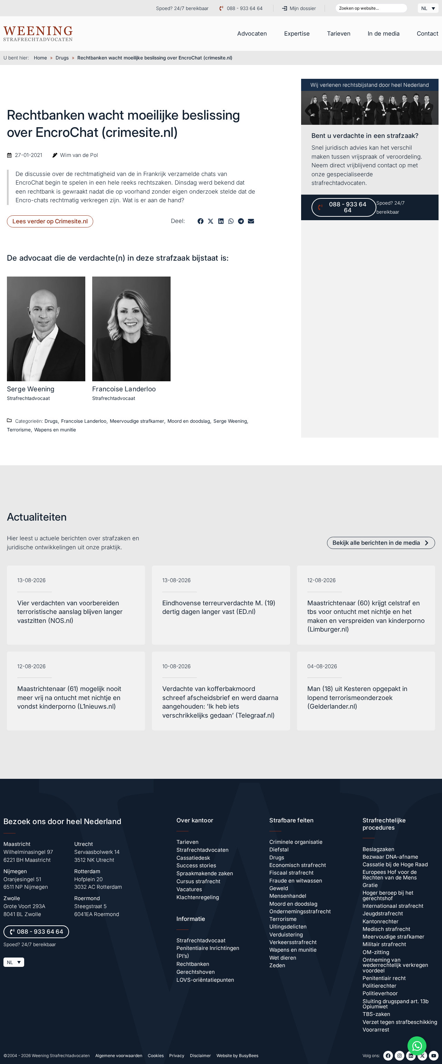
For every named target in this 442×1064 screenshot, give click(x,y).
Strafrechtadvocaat (28, 398)
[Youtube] (434, 1056)
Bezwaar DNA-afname (390, 856)
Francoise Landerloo (124, 389)
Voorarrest (376, 1029)
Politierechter (379, 985)
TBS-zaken (376, 1014)
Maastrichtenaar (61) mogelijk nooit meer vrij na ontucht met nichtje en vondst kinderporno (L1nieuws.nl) (69, 697)
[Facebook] (388, 1056)
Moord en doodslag (188, 421)
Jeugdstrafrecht (383, 913)
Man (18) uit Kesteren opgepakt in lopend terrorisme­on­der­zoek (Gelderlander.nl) (357, 697)
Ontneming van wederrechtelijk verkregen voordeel (395, 965)
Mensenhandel (287, 896)
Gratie (370, 885)
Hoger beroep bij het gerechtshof (388, 895)
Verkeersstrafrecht (293, 942)
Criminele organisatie (296, 842)
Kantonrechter (380, 921)
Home (40, 57)
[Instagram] (399, 1056)
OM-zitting (376, 952)
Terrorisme (19, 429)
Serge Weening (31, 389)
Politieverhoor (380, 993)
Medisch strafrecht (386, 929)
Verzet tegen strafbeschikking (400, 1022)
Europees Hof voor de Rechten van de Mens (390, 874)
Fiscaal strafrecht (291, 872)
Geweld (278, 888)
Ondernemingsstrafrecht (300, 911)
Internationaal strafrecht (393, 906)
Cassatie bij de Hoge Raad (395, 864)
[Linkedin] (411, 1056)
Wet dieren (282, 957)
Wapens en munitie (55, 429)
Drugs (62, 57)
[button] (200, 221)
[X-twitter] (422, 1056)
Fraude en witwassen (295, 880)
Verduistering (286, 934)
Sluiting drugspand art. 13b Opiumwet (396, 1004)
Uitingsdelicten (288, 926)
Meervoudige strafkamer (137, 421)
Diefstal (279, 849)
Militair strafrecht (384, 944)
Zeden (277, 965)
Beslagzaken (378, 849)
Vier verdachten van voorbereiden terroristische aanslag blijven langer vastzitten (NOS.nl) (70, 612)
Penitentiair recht (384, 978)
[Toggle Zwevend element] (416, 1045)
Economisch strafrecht (297, 865)
